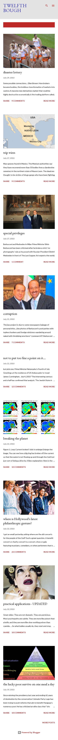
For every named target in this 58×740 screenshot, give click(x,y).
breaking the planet (15, 438)
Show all (47, 25)
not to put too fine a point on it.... (24, 358)
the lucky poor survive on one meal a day (28, 684)
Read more (49, 101)
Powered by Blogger (30, 732)
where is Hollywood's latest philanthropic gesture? (20, 521)
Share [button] (6, 101)
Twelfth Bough (15, 8)
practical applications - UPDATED (25, 604)
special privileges (14, 233)
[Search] (46, 4)
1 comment (17, 262)
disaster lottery (12, 72)
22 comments (19, 552)
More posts (48, 722)
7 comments (18, 342)
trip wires (9, 153)
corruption (10, 314)
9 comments (18, 101)
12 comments (19, 386)
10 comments (19, 467)
